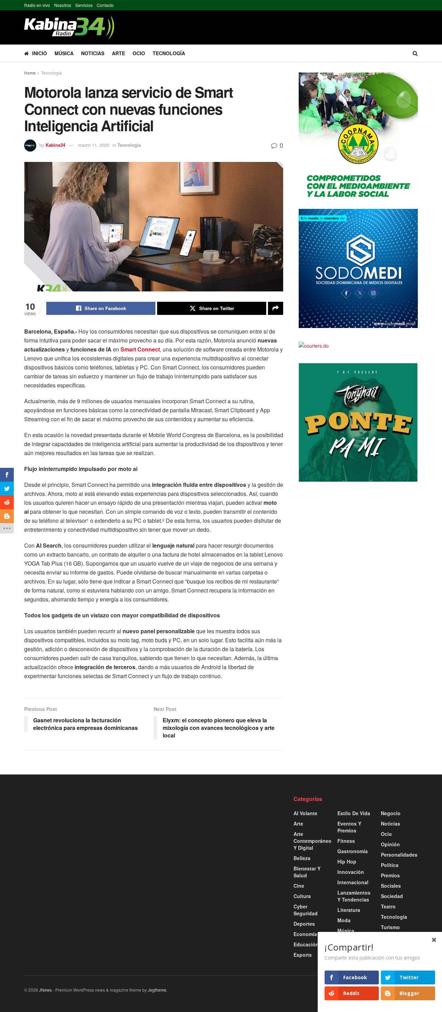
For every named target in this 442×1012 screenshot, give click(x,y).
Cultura (302, 896)
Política (389, 864)
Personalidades (399, 854)
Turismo (390, 927)
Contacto (105, 5)
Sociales (391, 885)
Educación (306, 944)
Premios (390, 875)
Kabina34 (55, 145)
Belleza (302, 858)
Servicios (84, 5)
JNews (45, 990)
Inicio (39, 53)
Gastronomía (352, 851)
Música (64, 53)
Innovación (350, 871)
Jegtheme (157, 990)
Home (30, 73)
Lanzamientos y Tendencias (354, 896)
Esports (303, 954)
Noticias (92, 53)
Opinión (390, 844)
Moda (343, 920)
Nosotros (62, 5)
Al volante (305, 813)
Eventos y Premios (349, 827)
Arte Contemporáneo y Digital (313, 840)
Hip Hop (346, 861)
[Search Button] (415, 53)
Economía (305, 934)
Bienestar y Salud (307, 872)
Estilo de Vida (353, 813)
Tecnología (169, 53)
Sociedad (392, 896)
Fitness (346, 840)
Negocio (391, 813)
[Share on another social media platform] (275, 308)
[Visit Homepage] (69, 27)
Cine (299, 885)
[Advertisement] (86, 843)
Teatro (388, 906)
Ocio (139, 53)
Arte (118, 53)
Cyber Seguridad (306, 910)
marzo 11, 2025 (93, 145)
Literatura (348, 909)
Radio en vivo (37, 5)
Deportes (304, 923)
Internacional (352, 882)
